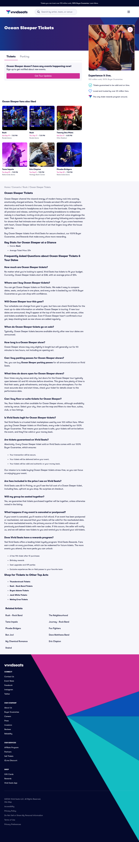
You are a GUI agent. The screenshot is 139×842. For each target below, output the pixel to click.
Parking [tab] (24, 56)
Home (7, 187)
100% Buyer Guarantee (80, 3)
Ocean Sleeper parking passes (37, 362)
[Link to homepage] (17, 12)
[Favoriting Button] (130, 29)
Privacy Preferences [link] (12, 824)
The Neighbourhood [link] (58, 615)
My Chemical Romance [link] (16, 641)
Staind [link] (8, 648)
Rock (25, 187)
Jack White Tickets (18, 595)
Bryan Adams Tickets (19, 590)
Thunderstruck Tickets (20, 581)
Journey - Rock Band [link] (59, 622)
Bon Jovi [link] (9, 635)
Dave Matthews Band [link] (59, 635)
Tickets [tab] (11, 56)
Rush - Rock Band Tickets (21, 586)
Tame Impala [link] (11, 622)
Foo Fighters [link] (55, 628)
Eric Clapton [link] (55, 641)
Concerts (16, 187)
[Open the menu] (128, 11)
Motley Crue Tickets (19, 599)
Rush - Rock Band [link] (13, 615)
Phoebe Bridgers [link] (13, 628)
